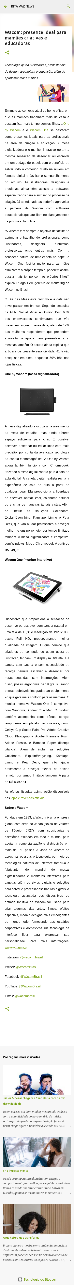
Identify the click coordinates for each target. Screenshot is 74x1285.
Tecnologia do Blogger (39, 1279)
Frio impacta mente (15, 1170)
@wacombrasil (25, 996)
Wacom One (39, 130)
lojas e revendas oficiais (27, 798)
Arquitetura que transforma (21, 1237)
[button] (7, 52)
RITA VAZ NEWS (22, 6)
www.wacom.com (17, 947)
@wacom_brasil (31, 957)
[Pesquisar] (68, 6)
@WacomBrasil (26, 967)
